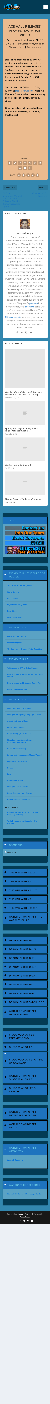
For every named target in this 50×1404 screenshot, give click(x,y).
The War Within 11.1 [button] (22, 899)
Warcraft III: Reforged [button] (24, 1185)
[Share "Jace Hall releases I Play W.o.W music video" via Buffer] (40, 163)
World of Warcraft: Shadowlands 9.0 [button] (23, 1078)
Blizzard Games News (23, 43)
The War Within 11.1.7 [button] (23, 890)
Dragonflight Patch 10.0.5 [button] (26, 1002)
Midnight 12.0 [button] (18, 699)
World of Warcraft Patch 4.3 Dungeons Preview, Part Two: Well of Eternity (23, 393)
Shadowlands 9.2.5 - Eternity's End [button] (22, 1037)
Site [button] (11, 520)
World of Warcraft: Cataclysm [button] (23, 1150)
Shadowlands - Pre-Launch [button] (22, 1090)
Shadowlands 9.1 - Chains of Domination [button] (26, 1061)
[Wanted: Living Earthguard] (25, 449)
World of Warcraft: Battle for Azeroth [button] (23, 1114)
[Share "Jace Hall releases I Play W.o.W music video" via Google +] (19, 163)
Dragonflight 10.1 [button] (21, 984)
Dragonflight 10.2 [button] (21, 958)
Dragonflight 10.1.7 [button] (22, 967)
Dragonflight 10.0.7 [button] (22, 993)
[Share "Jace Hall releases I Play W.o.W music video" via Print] (30, 168)
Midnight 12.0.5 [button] (19, 659)
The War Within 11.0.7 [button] (23, 908)
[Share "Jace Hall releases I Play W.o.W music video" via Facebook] (9, 163)
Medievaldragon (26, 40)
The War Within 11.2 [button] (22, 881)
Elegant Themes (24, 1214)
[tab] (25, 520)
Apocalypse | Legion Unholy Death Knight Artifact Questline (21, 429)
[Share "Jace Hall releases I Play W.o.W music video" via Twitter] (14, 163)
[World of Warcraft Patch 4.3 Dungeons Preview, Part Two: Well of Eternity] (25, 368)
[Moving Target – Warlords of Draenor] (25, 483)
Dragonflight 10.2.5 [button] (22, 949)
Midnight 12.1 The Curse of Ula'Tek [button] (27, 575)
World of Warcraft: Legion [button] (23, 1126)
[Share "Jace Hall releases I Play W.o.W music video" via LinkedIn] (35, 163)
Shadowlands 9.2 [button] (20, 1047)
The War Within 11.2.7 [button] (23, 872)
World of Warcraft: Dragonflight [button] (23, 1013)
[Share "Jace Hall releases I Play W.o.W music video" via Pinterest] (30, 163)
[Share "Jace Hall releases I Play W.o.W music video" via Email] (25, 168)
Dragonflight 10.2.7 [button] (22, 940)
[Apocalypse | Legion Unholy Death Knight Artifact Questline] (25, 413)
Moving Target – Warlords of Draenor (23, 499)
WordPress (25, 1217)
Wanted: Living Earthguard (18, 465)
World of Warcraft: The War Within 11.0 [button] (25, 919)
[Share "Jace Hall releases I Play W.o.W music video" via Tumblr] (25, 163)
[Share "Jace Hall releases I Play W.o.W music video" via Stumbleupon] (19, 168)
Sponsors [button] (16, 845)
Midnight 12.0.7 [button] (19, 627)
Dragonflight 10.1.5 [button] (22, 975)
